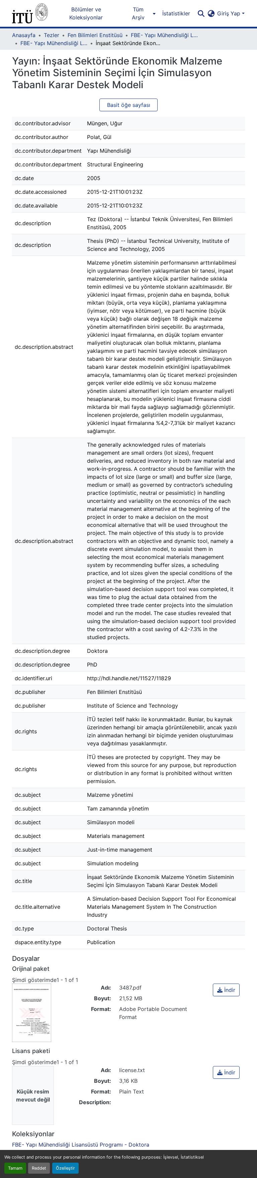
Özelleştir (65, 1168)
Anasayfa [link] (23, 35)
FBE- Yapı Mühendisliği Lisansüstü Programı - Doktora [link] (53, 43)
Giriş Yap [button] (229, 13)
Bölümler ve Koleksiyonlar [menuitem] (86, 13)
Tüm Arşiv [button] (138, 13)
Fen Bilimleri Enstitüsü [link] (95, 35)
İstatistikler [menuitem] (176, 13)
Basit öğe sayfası (128, 105)
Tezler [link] (51, 35)
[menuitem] (140, 13)
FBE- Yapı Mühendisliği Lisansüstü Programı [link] (164, 35)
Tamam (15, 1168)
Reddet (39, 1168)
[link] (226, 990)
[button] (30, 13)
